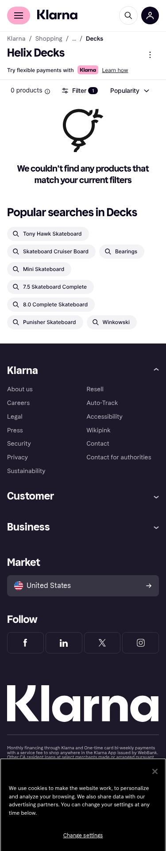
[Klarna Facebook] (25, 642)
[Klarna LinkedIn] (64, 642)
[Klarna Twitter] (102, 642)
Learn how (115, 70)
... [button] (74, 38)
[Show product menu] (150, 55)
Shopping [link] (48, 38)
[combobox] (129, 91)
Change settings (83, 835)
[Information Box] (47, 91)
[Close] (155, 771)
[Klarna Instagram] (140, 642)
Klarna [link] (16, 38)
